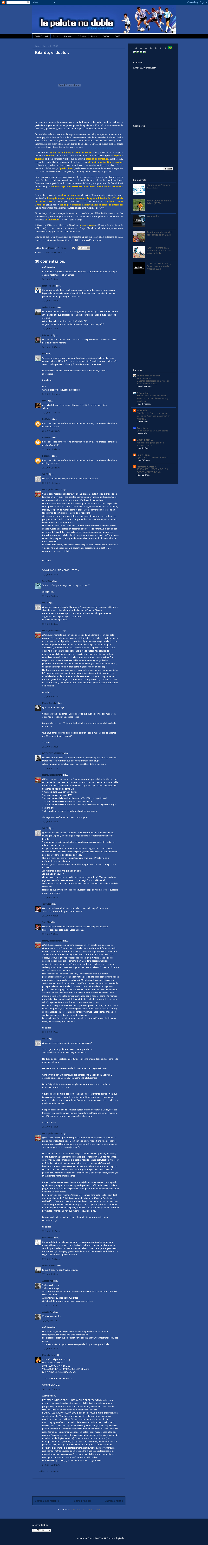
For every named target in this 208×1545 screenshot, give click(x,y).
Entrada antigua (114, 1501)
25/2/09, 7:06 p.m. (50, 916)
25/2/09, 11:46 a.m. (51, 483)
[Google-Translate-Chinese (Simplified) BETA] (136, 49)
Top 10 (117, 36)
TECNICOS (62, 252)
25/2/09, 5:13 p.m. (50, 747)
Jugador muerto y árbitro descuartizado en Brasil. (159, 233)
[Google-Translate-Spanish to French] (141, 49)
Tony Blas (46, 904)
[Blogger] (144, 52)
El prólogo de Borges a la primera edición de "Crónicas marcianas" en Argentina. (153, 416)
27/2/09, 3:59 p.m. (50, 1274)
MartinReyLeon (49, 1355)
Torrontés (142, 410)
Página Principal (41, 36)
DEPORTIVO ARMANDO (53, 753)
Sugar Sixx (47, 581)
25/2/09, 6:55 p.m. (50, 897)
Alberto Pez (47, 1281)
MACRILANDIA (145, 440)
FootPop (106, 36)
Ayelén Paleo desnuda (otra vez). (152, 457)
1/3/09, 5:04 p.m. (50, 1321)
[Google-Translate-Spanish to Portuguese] (170, 49)
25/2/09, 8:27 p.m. (50, 1032)
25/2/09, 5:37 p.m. (50, 822)
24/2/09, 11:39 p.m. (51, 347)
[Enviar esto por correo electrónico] (79, 248)
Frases (94, 36)
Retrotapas (68, 36)
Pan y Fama (143, 455)
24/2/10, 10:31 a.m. (51, 1389)
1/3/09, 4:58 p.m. (50, 1305)
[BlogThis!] (82, 248)
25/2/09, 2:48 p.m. (50, 574)
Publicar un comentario (49, 1471)
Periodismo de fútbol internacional (148, 377)
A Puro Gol (143, 393)
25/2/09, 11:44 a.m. (51, 449)
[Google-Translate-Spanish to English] (160, 49)
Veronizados (153, 216)
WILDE (45, 474)
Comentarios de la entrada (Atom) (85, 1509)
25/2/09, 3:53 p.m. (50, 624)
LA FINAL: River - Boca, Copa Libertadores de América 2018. (159, 266)
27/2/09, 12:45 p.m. (51, 1259)
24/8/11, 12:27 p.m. (51, 1465)
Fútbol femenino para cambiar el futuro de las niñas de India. (159, 250)
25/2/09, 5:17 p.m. (50, 768)
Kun (44, 354)
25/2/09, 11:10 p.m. (51, 1231)
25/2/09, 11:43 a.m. (51, 431)
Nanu (44, 401)
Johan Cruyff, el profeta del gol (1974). (159, 202)
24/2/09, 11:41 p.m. (51, 394)
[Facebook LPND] (137, 52)
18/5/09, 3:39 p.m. (50, 1348)
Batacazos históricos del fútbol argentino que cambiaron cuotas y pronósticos (153, 398)
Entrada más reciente (47, 1501)
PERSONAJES (50, 252)
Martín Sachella (49, 703)
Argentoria (142, 428)
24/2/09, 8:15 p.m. (50, 279)
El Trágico (82, 36)
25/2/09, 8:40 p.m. (50, 1127)
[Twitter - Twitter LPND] (134, 52)
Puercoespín (48, 1238)
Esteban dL (47, 335)
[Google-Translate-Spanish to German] (146, 49)
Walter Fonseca (49, 307)
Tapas (55, 36)
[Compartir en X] (85, 248)
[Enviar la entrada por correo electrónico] (73, 248)
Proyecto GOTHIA (146, 466)
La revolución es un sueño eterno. (153, 431)
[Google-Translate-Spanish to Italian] (151, 49)
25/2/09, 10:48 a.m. (51, 412)
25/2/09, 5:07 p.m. (50, 696)
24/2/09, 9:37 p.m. (50, 301)
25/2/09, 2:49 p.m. (50, 596)
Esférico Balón (49, 286)
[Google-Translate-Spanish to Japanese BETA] (156, 49)
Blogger (128, 1538)
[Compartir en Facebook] (88, 248)
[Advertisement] (79, 1486)
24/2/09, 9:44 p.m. (50, 329)
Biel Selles (47, 419)
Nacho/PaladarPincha (52, 489)
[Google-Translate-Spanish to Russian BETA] (165, 49)
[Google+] (141, 52)
